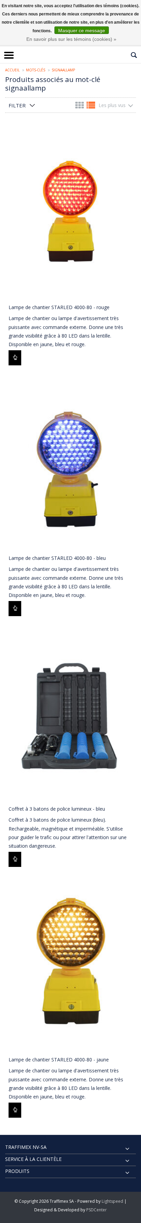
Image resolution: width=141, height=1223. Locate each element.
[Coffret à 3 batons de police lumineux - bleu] (70, 714)
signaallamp (63, 70)
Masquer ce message (81, 30)
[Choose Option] (15, 357)
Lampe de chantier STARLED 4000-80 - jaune (59, 1059)
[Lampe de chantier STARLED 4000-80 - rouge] (70, 212)
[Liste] (91, 106)
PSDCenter (96, 1210)
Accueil (12, 70)
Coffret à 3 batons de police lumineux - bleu (57, 808)
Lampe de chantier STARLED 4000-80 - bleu (57, 558)
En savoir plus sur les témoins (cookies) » (71, 39)
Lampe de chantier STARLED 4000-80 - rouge (59, 307)
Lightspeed (112, 1201)
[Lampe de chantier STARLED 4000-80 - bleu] (70, 463)
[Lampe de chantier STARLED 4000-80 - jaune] (70, 964)
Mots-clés (35, 70)
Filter (17, 105)
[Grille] (80, 106)
